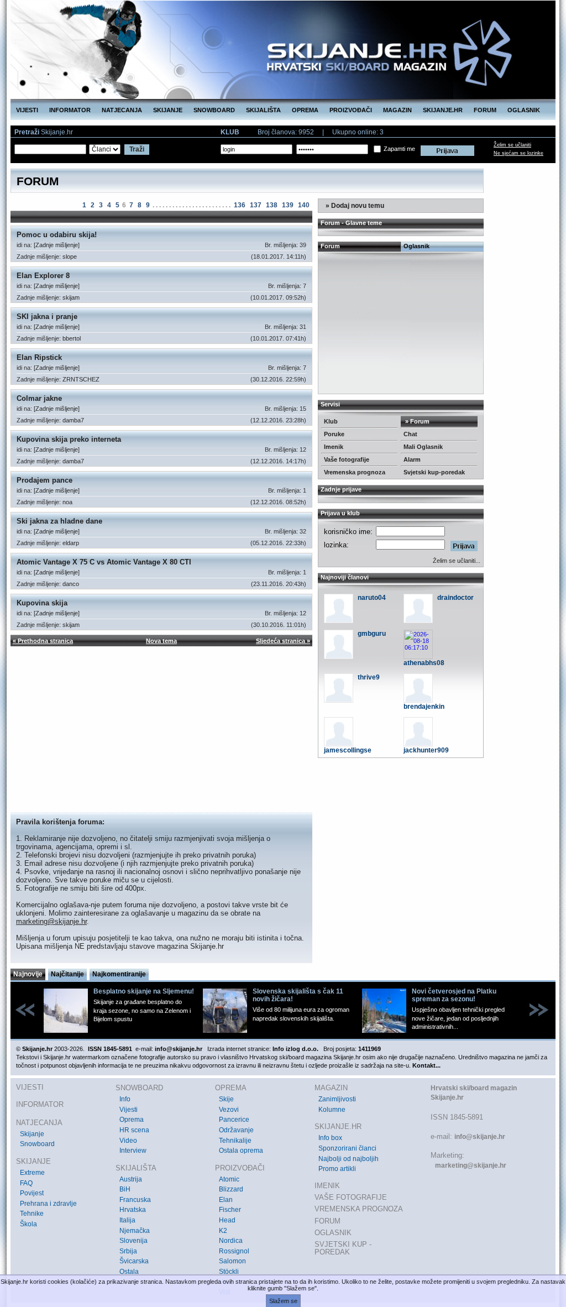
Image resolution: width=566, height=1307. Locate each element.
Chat (410, 434)
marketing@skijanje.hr (51, 921)
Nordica (231, 1241)
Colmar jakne (39, 398)
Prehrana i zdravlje (48, 1203)
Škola (28, 1224)
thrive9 (369, 677)
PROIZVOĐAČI (350, 110)
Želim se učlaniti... (456, 560)
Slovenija (133, 1241)
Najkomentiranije (119, 974)
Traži (136, 149)
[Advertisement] (161, 729)
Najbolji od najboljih (348, 1159)
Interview (132, 1150)
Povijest (32, 1193)
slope (69, 256)
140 (304, 205)
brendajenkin (423, 706)
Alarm (412, 459)
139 (288, 205)
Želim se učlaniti (512, 145)
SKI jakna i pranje (47, 316)
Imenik (333, 446)
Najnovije (28, 974)
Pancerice (234, 1119)
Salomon (232, 1261)
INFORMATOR (70, 110)
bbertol (71, 338)
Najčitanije (67, 974)
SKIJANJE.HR (443, 110)
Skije (226, 1099)
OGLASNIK (523, 110)
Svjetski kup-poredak (434, 472)
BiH (124, 1189)
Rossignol (234, 1251)
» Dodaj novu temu (354, 206)
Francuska (135, 1200)
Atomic (229, 1179)
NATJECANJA (122, 110)
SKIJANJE (167, 110)
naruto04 (372, 598)
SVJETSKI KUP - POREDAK (343, 1248)
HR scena (134, 1130)
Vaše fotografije (346, 459)
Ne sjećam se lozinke (518, 153)
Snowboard (37, 1144)
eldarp (70, 543)
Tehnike (32, 1213)
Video (128, 1140)
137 (255, 205)
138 (271, 205)
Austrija (130, 1179)
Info (124, 1099)
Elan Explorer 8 (43, 275)
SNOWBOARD (214, 110)
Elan (226, 1200)
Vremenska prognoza (354, 472)
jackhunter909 (426, 750)
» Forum (416, 421)
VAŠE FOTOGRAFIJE (351, 1197)
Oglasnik (416, 246)
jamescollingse (347, 750)
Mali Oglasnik (423, 446)
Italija (127, 1220)
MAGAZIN (397, 110)
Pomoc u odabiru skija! (57, 235)
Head (227, 1220)
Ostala (129, 1271)
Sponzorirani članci (347, 1148)
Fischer (230, 1210)
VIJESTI (27, 110)
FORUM (485, 110)
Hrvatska (132, 1210)
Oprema (131, 1119)
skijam (71, 297)
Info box (330, 1138)
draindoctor (455, 598)
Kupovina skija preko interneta (69, 439)
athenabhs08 (423, 663)
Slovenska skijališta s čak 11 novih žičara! (298, 995)
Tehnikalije (235, 1140)
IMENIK (327, 1185)
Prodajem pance (44, 480)
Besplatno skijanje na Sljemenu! (143, 991)
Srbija (128, 1251)
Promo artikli (337, 1169)
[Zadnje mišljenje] (57, 245)
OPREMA (305, 110)
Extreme (32, 1173)
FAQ (26, 1183)
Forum (330, 246)
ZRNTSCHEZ (80, 379)
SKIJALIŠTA (263, 110)
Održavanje (236, 1130)
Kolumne (331, 1109)
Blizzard (231, 1189)
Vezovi (229, 1109)
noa (67, 502)
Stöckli (229, 1271)
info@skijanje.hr (479, 1137)
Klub (331, 421)
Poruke (334, 434)
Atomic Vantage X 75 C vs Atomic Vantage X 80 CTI (104, 562)
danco (70, 584)
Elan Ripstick (39, 357)
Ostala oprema (241, 1150)
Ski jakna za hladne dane (59, 521)
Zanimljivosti (337, 1099)
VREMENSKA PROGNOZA (359, 1208)
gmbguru (372, 633)
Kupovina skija (42, 603)
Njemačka (134, 1231)
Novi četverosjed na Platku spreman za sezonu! (454, 995)
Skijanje (32, 1134)
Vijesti (128, 1109)
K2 (223, 1231)
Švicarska (134, 1261)
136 (239, 205)
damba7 (73, 420)
